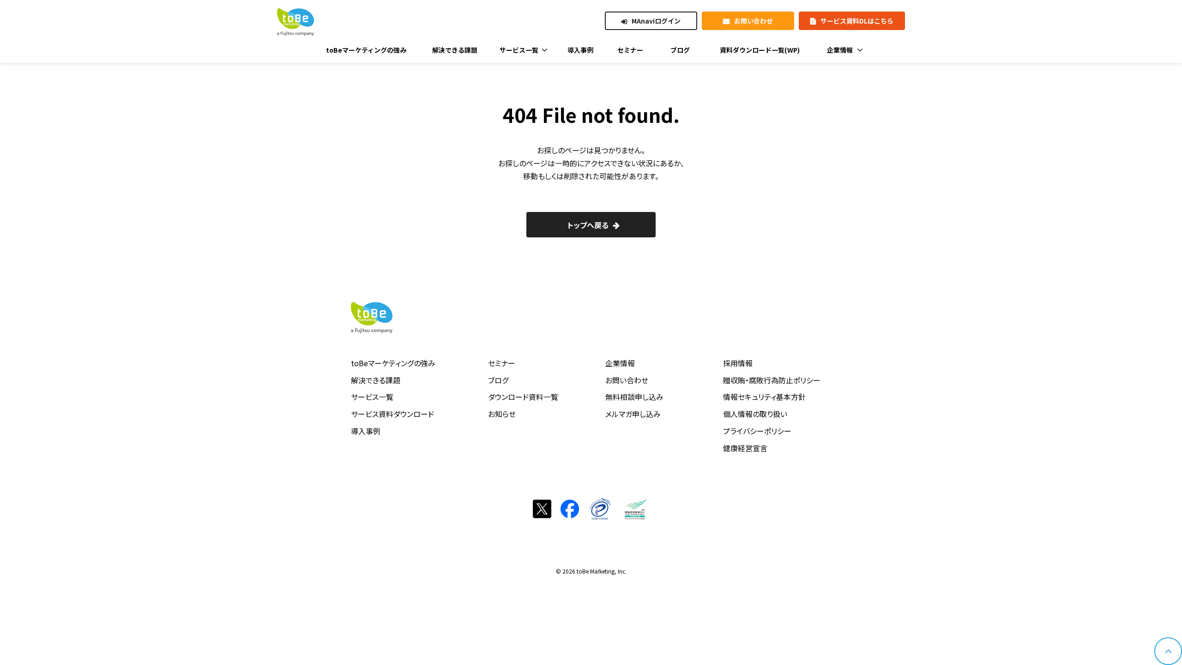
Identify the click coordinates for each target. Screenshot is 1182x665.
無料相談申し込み (634, 396)
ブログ (498, 380)
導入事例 (365, 430)
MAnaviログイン (656, 20)
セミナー (501, 363)
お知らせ (502, 413)
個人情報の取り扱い (755, 413)
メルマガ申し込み (633, 413)
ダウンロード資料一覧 (523, 396)
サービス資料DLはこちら (856, 20)
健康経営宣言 (745, 447)
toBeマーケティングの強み (393, 363)
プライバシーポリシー (757, 430)
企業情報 (620, 363)
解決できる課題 (375, 380)
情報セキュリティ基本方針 (764, 396)
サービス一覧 (372, 396)
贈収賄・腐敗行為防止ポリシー (771, 380)
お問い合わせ (753, 20)
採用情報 (738, 363)
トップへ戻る (588, 224)
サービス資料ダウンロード (392, 413)
